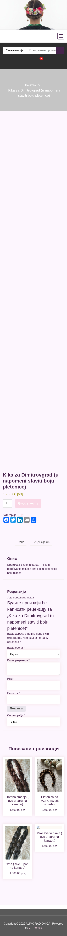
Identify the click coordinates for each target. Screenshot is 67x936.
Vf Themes (35, 927)
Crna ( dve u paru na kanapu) (17, 866)
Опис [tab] (21, 542)
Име (10, 678)
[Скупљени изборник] (60, 36)
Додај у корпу (28, 503)
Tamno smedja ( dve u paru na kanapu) (18, 800)
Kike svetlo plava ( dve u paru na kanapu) (49, 837)
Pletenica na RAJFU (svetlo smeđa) (49, 800)
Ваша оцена (16, 647)
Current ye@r (16, 715)
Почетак (30, 85)
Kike (20, 515)
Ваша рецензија (18, 660)
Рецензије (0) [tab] (41, 542)
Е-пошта (13, 693)
